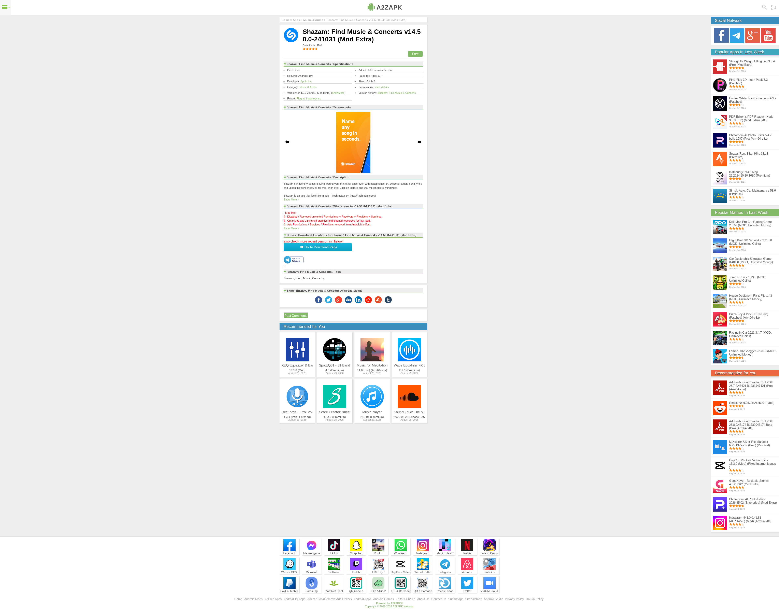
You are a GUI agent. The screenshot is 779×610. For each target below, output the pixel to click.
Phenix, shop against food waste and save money (445, 596)
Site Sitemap (473, 599)
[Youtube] (768, 35)
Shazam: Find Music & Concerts (397, 92)
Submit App (455, 599)
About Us (423, 599)
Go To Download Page (320, 247)
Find (298, 278)
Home (238, 599)
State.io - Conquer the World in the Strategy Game (489, 577)
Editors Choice (405, 599)
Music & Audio (307, 87)
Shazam (289, 278)
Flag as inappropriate (309, 98)
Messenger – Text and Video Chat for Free (311, 557)
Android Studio (493, 599)
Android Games (383, 599)
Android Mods (253, 599)
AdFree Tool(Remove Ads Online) (329, 599)
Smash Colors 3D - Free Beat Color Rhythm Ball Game (489, 559)
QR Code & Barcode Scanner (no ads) (356, 596)
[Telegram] (737, 35)
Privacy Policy (514, 599)
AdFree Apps (273, 599)
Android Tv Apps (295, 599)
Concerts (318, 278)
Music (307, 278)
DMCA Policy (535, 599)
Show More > (291, 199)
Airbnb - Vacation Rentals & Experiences (467, 577)
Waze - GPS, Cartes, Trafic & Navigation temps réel (289, 577)
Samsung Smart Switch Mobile (311, 594)
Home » (287, 20)
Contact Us (438, 599)
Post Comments (295, 315)
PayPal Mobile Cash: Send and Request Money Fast (289, 596)
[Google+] (752, 35)
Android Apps (362, 599)
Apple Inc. (306, 81)
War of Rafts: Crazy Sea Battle (422, 575)
